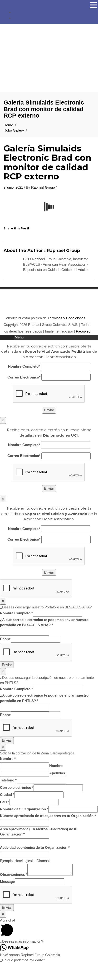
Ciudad (7, 795)
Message (7, 882)
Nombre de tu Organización (24, 809)
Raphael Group (43, 187)
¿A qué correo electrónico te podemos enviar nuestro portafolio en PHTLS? (44, 698)
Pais (5, 802)
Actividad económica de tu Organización (35, 847)
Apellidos (57, 773)
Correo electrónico (17, 787)
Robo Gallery (14, 130)
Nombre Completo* (24, 366)
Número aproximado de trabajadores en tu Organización (48, 816)
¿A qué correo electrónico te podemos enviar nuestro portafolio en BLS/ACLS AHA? (44, 622)
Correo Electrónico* (23, 377)
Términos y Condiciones (66, 318)
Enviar (7, 665)
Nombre (8, 759)
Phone (5, 639)
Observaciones (13, 874)
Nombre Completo (16, 613)
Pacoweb (82, 331)
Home (8, 125)
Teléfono (8, 780)
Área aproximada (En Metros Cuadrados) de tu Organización (38, 831)
